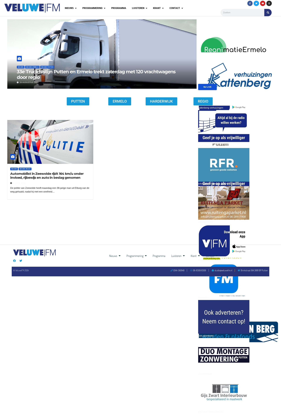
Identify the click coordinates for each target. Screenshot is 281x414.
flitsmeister (203, 298)
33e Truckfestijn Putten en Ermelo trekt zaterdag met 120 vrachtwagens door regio (96, 74)
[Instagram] (269, 3)
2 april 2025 (19, 183)
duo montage (205, 373)
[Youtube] (262, 3)
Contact (174, 8)
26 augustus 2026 (29, 82)
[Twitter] (256, 3)
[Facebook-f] (250, 3)
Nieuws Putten (47, 67)
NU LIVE (207, 87)
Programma (118, 8)
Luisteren (138, 8)
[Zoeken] (268, 12)
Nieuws (69, 8)
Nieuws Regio (25, 169)
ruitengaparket (205, 222)
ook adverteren (206, 336)
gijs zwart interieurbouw (210, 411)
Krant (157, 8)
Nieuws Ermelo (32, 67)
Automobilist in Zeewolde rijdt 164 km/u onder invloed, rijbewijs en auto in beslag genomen (47, 175)
